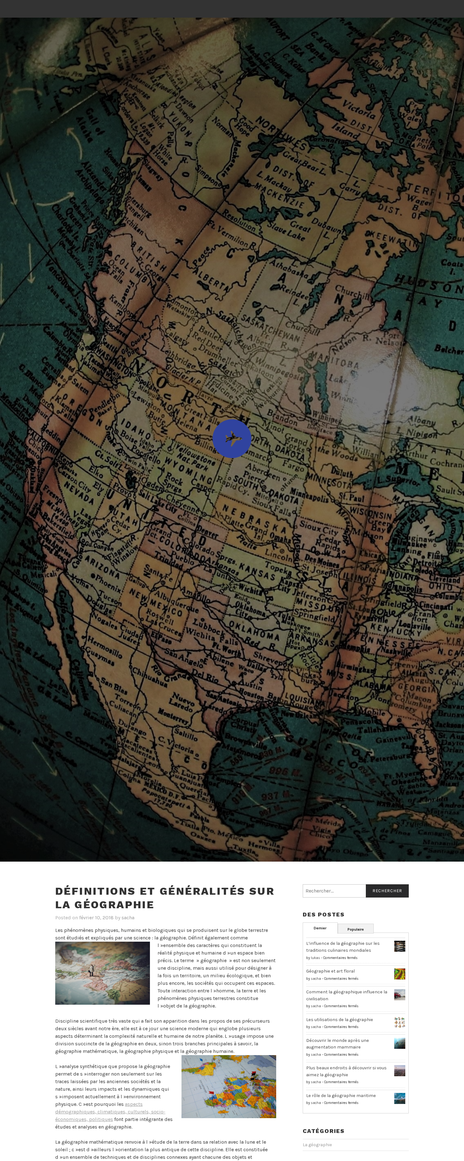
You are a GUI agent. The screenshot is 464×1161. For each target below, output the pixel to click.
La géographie (317, 1144)
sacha (128, 918)
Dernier (320, 928)
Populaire (356, 929)
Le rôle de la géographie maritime (341, 1095)
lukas (315, 958)
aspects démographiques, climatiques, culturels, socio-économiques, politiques (110, 1111)
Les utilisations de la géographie (339, 1019)
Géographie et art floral (330, 971)
